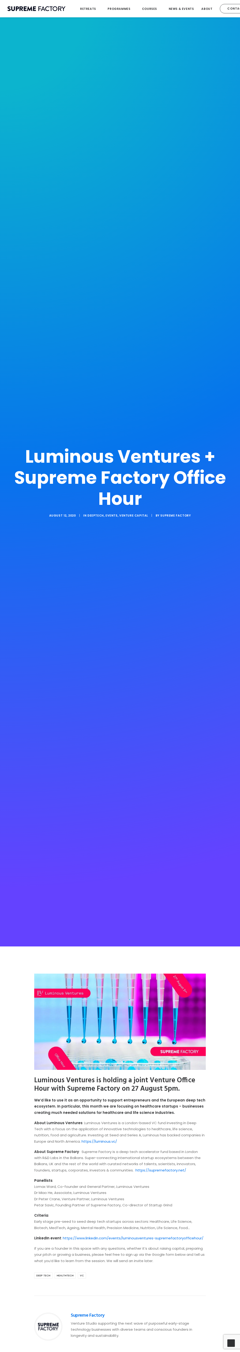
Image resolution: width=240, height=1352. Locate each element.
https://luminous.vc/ (99, 1141)
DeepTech (95, 515)
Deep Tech (43, 1275)
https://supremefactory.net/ (160, 1170)
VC (82, 1275)
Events (111, 515)
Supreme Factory (175, 515)
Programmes (119, 9)
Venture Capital (133, 515)
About (206, 9)
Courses (149, 9)
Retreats (88, 9)
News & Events (181, 9)
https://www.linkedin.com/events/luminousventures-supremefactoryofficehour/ (133, 1238)
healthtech (65, 1275)
